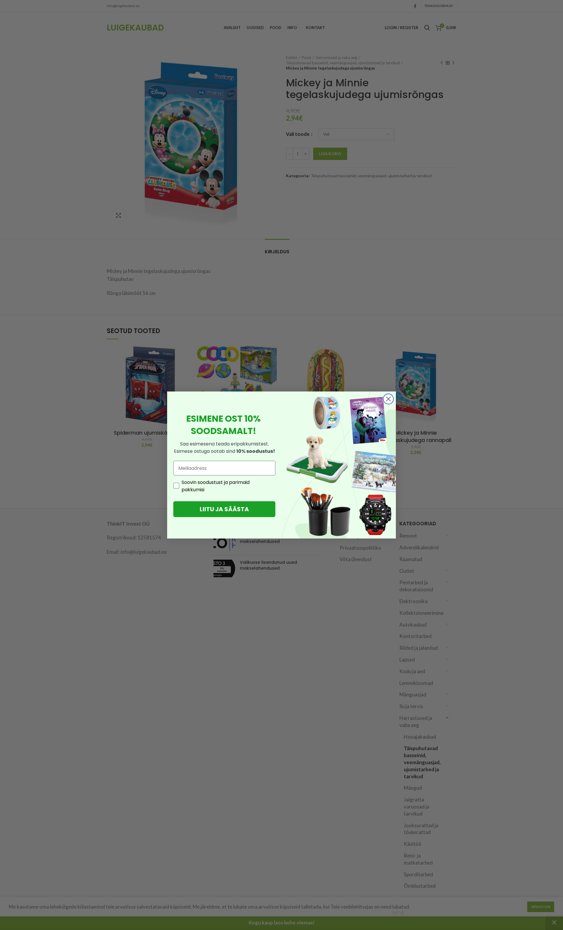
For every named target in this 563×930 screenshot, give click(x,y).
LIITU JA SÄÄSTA (224, 509)
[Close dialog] (388, 399)
